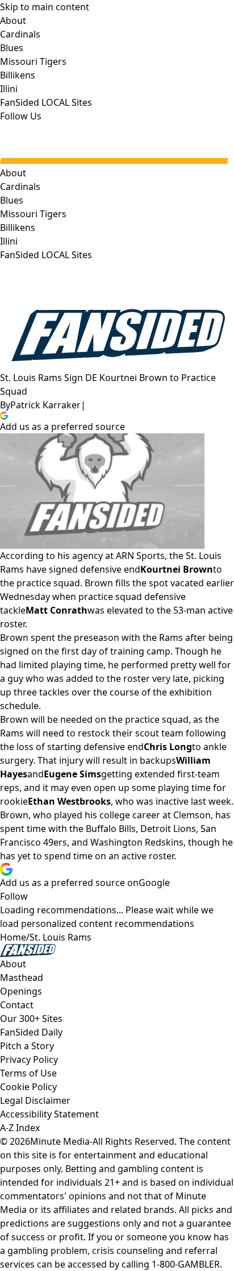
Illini (9, 241)
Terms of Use (28, 1073)
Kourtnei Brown (176, 569)
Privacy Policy (29, 1059)
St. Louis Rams (60, 937)
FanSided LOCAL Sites (46, 255)
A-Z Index (20, 1127)
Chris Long (168, 746)
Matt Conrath (56, 610)
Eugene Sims (72, 774)
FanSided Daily (31, 1032)
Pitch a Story (27, 1046)
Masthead (21, 977)
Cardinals (20, 186)
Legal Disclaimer (35, 1100)
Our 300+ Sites (31, 1018)
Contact (17, 1005)
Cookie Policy (28, 1086)
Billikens (17, 227)
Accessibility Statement (49, 1114)
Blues (11, 200)
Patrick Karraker (45, 405)
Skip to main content (44, 7)
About (13, 173)
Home (13, 937)
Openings (21, 991)
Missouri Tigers (33, 214)
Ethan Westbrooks (69, 801)
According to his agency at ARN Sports (82, 555)
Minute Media (60, 1141)
